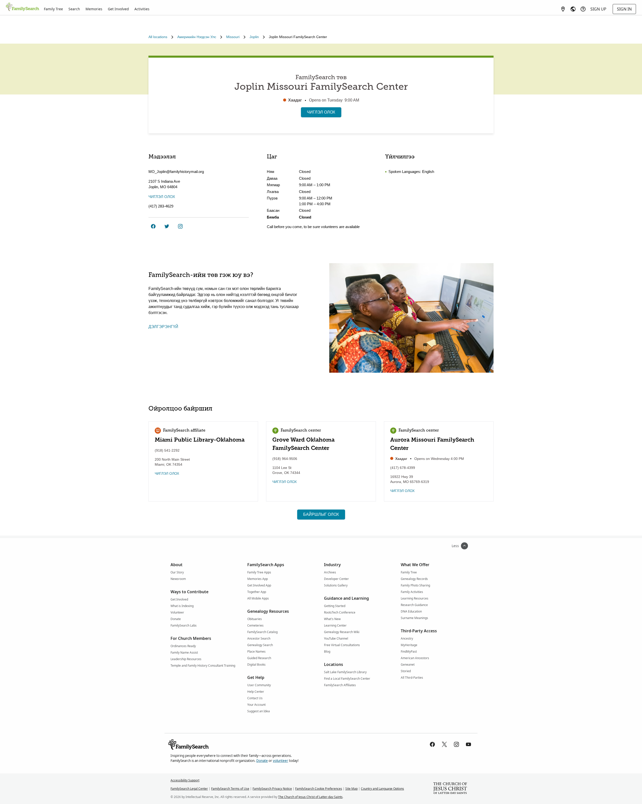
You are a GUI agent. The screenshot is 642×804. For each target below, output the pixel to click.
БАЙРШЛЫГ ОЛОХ (321, 514)
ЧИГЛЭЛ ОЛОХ (321, 112)
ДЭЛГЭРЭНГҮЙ (163, 327)
